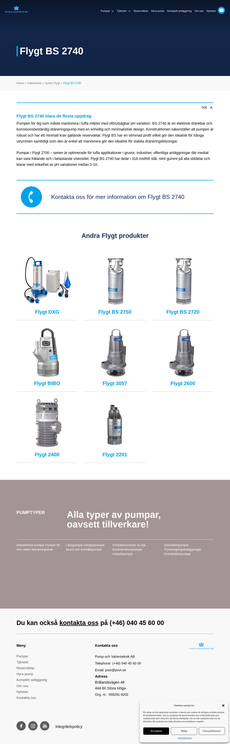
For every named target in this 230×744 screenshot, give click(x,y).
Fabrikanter (34, 83)
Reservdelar (141, 10)
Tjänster (122, 10)
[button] (223, 705)
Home (20, 83)
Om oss (199, 10)
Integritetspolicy (185, 738)
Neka (184, 730)
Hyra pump (157, 10)
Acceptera (156, 730)
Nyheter (211, 10)
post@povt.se (115, 670)
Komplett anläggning (179, 10)
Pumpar (105, 10)
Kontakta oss (26, 698)
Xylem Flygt (52, 83)
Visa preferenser (212, 730)
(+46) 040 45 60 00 (137, 622)
